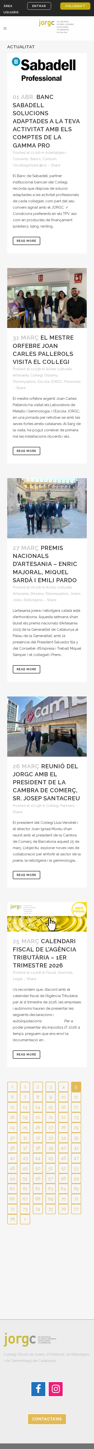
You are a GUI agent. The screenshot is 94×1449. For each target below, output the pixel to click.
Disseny (51, 375)
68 (37, 1198)
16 (63, 1107)
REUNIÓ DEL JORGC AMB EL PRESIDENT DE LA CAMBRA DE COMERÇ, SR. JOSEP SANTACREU (46, 782)
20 (37, 1117)
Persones (72, 381)
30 (12, 1137)
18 (12, 1117)
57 (50, 1178)
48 (12, 1168)
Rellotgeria (33, 600)
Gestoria (65, 972)
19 (25, 1117)
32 (38, 1137)
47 (76, 1158)
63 (50, 1188)
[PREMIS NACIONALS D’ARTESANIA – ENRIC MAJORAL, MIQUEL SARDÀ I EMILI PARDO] (47, 508)
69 (50, 1198)
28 (63, 1127)
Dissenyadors (24, 381)
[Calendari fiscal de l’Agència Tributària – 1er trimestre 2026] (47, 917)
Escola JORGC (50, 381)
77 (76, 1209)
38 (37, 1147)
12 (12, 1107)
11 (76, 1096)
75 (50, 1209)
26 (37, 1127)
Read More (26, 241)
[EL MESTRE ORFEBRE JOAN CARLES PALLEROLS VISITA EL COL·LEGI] (47, 298)
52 (63, 1168)
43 (25, 1158)
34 (63, 1137)
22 (63, 1117)
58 (63, 1178)
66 (12, 1198)
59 (76, 1178)
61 (25, 1188)
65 (76, 1188)
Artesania (21, 375)
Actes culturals (59, 369)
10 (63, 1096)
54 (12, 1178)
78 (12, 1219)
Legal (17, 979)
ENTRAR (39, 6)
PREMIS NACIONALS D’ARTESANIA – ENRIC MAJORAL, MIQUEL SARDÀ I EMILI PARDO (45, 564)
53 (76, 1168)
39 (50, 1147)
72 (12, 1209)
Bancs (35, 159)
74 (37, 1209)
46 (63, 1158)
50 (37, 1168)
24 (12, 1127)
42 (12, 1158)
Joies (17, 600)
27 (50, 1127)
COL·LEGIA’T (75, 6)
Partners (67, 805)
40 (63, 1147)
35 (76, 1137)
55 (25, 1178)
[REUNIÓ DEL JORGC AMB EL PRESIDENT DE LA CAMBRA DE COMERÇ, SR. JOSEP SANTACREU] (47, 726)
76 (63, 1209)
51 (50, 1168)
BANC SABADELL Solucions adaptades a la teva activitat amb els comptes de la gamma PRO (46, 121)
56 (37, 1178)
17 (76, 1107)
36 (12, 1147)
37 (25, 1147)
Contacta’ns (47, 1419)
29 (76, 1127)
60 (12, 1188)
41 (76, 1147)
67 (25, 1198)
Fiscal (51, 972)
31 (25, 1137)
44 (37, 1158)
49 (25, 1168)
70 (63, 1198)
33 (50, 1137)
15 (50, 1107)
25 (25, 1127)
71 (76, 1198)
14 (38, 1107)
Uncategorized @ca (30, 165)
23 (76, 1117)
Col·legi (36, 375)
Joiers (75, 593)
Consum (49, 159)
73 (25, 1209)
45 (50, 1158)
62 (37, 1188)
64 (63, 1188)
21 (51, 1117)
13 (25, 1107)
